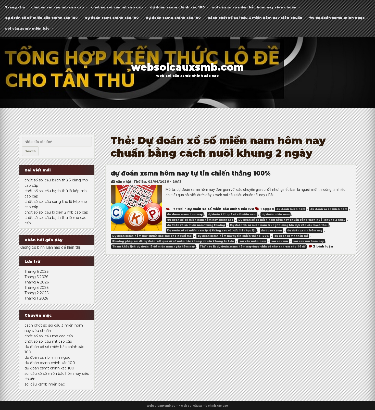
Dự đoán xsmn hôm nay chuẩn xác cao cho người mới (152, 236)
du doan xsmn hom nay (185, 214)
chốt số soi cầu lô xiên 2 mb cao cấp (56, 212)
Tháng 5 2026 (36, 277)
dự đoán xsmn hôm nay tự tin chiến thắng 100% (191, 173)
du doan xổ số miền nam (328, 209)
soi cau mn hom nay (308, 241)
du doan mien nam (290, 209)
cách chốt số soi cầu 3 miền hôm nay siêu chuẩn (255, 18)
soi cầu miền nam (252, 241)
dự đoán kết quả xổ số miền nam (232, 214)
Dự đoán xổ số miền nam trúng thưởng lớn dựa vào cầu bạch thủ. (279, 225)
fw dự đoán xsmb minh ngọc (337, 18)
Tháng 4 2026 (36, 282)
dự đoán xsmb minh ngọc (47, 357)
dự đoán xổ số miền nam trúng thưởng (196, 225)
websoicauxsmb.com (187, 67)
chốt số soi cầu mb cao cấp (57, 7)
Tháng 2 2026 (36, 293)
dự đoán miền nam (275, 214)
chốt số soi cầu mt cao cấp (117, 7)
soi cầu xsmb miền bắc (27, 28)
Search (30, 151)
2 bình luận (323, 246)
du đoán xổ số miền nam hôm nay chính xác (200, 219)
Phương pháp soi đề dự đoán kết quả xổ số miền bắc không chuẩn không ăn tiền (173, 241)
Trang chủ (15, 7)
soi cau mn (279, 241)
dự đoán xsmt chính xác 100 (112, 18)
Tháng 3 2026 (36, 287)
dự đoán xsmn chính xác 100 (177, 7)
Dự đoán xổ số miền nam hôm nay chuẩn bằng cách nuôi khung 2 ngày (291, 219)
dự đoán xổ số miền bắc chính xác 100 (41, 18)
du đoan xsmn (271, 230)
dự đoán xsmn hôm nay (304, 230)
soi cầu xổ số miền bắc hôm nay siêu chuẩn (254, 7)
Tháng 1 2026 (36, 298)
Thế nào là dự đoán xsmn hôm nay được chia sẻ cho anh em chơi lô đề (253, 246)
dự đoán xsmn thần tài (291, 236)
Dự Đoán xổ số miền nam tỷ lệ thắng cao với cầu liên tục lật (211, 230)
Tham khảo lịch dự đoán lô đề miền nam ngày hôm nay (153, 246)
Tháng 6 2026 (36, 271)
